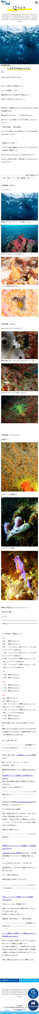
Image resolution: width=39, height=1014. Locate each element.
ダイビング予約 (33, 993)
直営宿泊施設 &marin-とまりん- (33, 1005)
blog (2, 72)
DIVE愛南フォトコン (23, 755)
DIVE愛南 (6, 2)
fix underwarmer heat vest (24, 802)
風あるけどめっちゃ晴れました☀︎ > (29, 981)
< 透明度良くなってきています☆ (9, 981)
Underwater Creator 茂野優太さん (13, 853)
